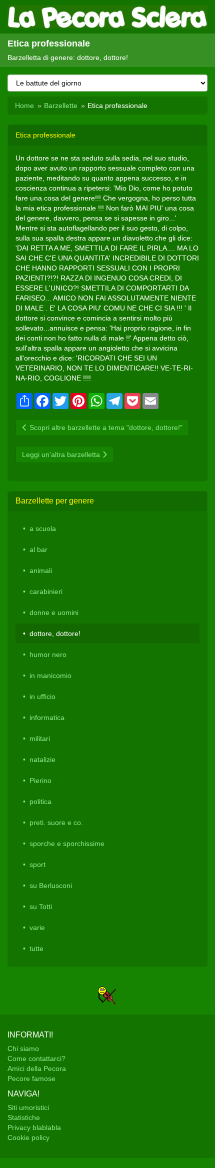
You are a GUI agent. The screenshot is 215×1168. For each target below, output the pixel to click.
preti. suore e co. (56, 822)
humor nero (48, 654)
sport (38, 864)
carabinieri (46, 592)
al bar (39, 550)
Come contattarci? (37, 1058)
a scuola (43, 528)
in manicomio (51, 676)
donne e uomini (54, 612)
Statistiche (24, 1118)
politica (41, 802)
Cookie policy (29, 1138)
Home (24, 106)
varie (37, 928)
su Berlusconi (51, 886)
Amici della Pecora (37, 1068)
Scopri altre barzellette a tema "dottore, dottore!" (105, 428)
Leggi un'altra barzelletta (62, 454)
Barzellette (61, 106)
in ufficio (43, 696)
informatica (47, 718)
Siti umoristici (28, 1108)
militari (40, 738)
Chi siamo (23, 1048)
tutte (37, 948)
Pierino (41, 780)
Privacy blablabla (34, 1128)
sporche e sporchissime (67, 844)
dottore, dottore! (55, 634)
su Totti (41, 906)
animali (41, 570)
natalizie (43, 760)
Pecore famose (32, 1078)
